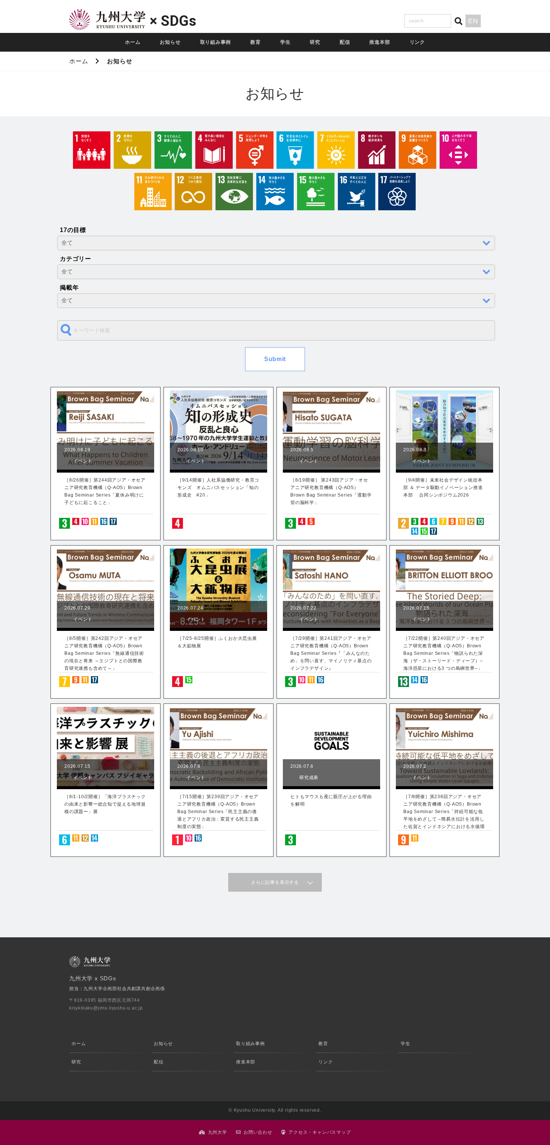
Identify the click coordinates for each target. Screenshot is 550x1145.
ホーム (132, 42)
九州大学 (217, 1132)
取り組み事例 (215, 42)
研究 (315, 42)
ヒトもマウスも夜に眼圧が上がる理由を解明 (331, 800)
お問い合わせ (258, 1132)
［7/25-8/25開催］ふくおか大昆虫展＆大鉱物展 (217, 642)
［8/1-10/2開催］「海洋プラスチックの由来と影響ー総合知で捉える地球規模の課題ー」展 (105, 804)
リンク (417, 42)
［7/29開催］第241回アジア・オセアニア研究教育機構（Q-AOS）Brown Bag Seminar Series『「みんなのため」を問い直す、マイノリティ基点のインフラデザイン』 (331, 653)
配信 (345, 42)
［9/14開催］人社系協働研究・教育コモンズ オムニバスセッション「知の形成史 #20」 (218, 487)
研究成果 (308, 777)
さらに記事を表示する (275, 882)
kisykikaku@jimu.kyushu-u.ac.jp (106, 1008)
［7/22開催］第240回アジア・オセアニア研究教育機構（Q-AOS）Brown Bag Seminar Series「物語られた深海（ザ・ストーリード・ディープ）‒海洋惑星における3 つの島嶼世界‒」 (444, 653)
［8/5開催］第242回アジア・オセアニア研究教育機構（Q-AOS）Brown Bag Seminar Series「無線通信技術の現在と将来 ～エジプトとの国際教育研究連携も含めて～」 (104, 653)
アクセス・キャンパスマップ (319, 1132)
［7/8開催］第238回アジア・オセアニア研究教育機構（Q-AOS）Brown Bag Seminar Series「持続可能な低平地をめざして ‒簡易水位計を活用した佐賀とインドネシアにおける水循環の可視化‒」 (444, 812)
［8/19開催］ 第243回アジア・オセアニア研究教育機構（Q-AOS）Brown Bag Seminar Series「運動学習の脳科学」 (331, 491)
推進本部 (379, 42)
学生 (285, 42)
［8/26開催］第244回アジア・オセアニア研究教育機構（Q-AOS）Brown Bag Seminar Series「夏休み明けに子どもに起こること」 (105, 491)
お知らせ (170, 42)
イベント (82, 461)
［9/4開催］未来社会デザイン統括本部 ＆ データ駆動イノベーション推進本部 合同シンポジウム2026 (443, 487)
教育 (255, 42)
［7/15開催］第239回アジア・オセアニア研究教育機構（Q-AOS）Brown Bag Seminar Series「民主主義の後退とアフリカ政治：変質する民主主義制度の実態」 (218, 811)
